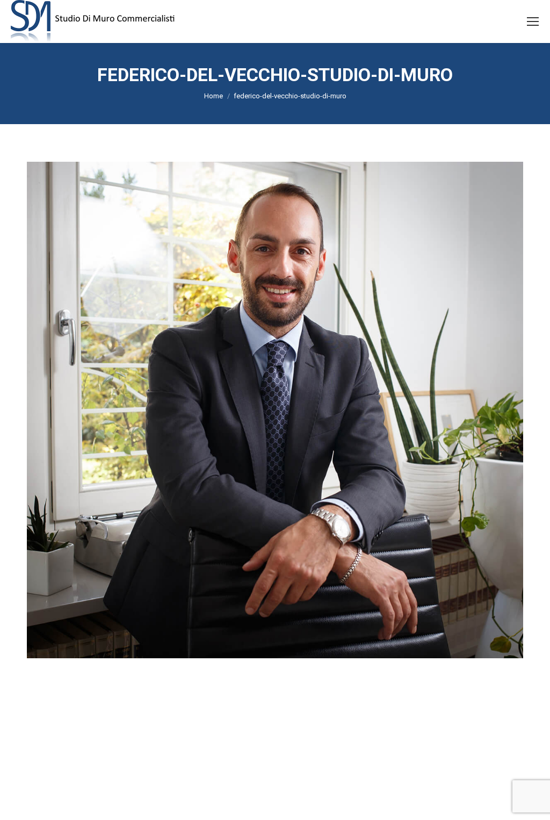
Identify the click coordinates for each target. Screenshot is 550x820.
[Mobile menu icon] (532, 21)
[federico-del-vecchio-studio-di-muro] (275, 410)
